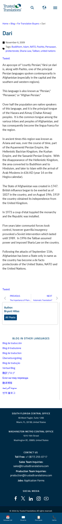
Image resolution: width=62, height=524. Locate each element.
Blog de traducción (12, 343)
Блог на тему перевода (15, 378)
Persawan (50, 47)
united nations (48, 51)
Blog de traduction (11, 353)
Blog (13, 23)
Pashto (40, 47)
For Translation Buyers (28, 23)
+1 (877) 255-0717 (36, 457)
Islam (26, 47)
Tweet (6, 58)
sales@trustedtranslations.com (31, 466)
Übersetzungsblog (12, 358)
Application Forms (34, 480)
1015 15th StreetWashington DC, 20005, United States (31, 438)
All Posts (10, 317)
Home (5, 23)
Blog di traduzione (11, 348)
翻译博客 (7, 383)
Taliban (36, 51)
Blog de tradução (11, 363)
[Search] (32, 7)
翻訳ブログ (8, 373)
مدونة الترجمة (9, 388)
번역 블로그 (8, 393)
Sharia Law (25, 51)
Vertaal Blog (8, 368)
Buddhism (17, 47)
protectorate (12, 51)
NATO (33, 47)
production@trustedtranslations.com (31, 475)
